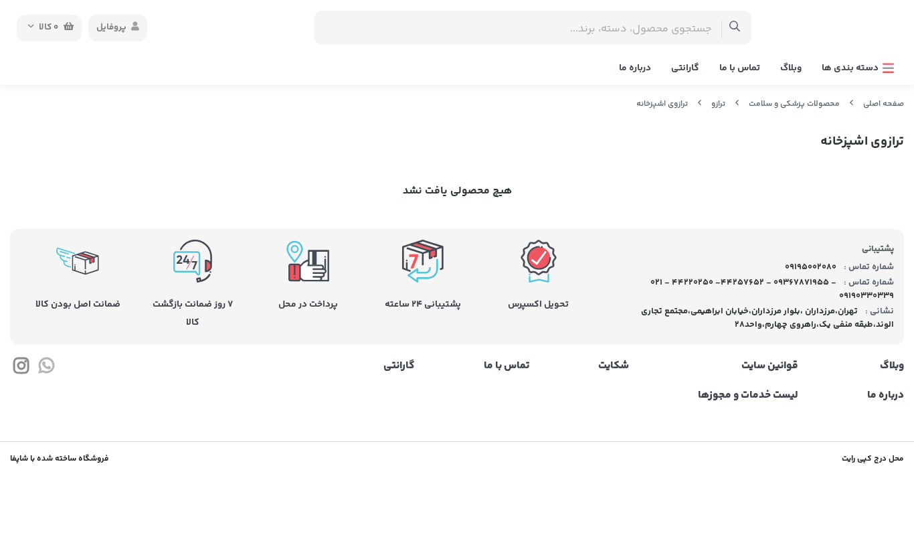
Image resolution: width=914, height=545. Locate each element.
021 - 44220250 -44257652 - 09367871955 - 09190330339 (772, 289)
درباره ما (635, 68)
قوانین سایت (769, 366)
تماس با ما (739, 68)
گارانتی (685, 68)
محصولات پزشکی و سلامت (794, 104)
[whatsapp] (46, 368)
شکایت (613, 366)
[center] (735, 28)
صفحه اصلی (883, 104)
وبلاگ (791, 68)
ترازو (718, 104)
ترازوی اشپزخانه (662, 104)
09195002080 (809, 267)
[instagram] (21, 368)
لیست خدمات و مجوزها (748, 396)
